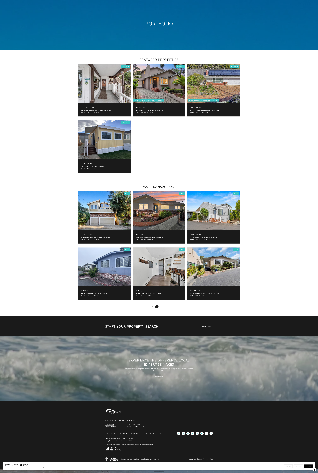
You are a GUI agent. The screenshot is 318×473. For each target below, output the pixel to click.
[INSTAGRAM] (183, 433)
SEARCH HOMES (206, 326)
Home (107, 433)
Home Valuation (134, 433)
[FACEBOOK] (178, 433)
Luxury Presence (153, 459)
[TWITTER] (197, 433)
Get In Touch (157, 433)
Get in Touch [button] (159, 377)
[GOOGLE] (206, 433)
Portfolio (114, 433)
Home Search (123, 433)
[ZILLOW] (211, 433)
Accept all (308, 466)
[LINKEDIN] (188, 433)
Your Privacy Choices (159, 471)
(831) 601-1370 (109, 424)
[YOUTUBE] (202, 433)
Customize (298, 466)
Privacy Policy (208, 459)
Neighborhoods (146, 433)
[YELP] (192, 433)
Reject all (288, 466)
